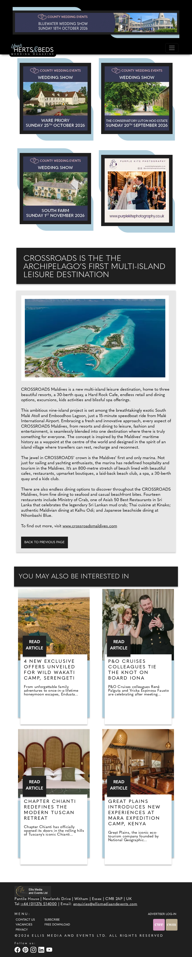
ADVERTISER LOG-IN (162, 914)
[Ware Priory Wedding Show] (55, 98)
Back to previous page (44, 542)
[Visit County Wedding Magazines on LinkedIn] (41, 949)
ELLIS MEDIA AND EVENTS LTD (68, 936)
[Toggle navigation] (171, 48)
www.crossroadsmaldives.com (90, 526)
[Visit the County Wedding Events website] (159, 924)
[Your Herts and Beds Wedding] (32, 49)
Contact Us (25, 919)
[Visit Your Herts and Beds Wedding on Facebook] (18, 949)
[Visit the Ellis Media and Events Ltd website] (33, 891)
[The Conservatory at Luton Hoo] (137, 98)
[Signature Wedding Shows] (96, 22)
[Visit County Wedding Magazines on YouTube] (49, 949)
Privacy (22, 930)
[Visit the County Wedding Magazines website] (171, 924)
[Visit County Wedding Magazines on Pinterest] (26, 949)
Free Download (57, 924)
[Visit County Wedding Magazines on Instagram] (33, 949)
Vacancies (24, 924)
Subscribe (52, 919)
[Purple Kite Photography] (137, 190)
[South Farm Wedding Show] (55, 188)
